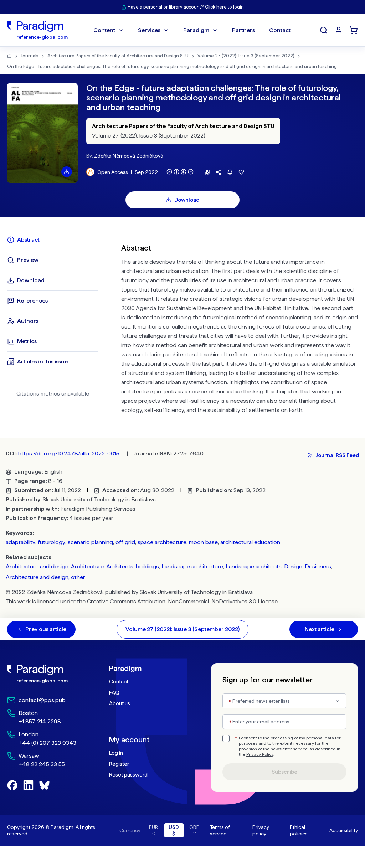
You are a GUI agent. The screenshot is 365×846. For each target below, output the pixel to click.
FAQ (114, 693)
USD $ (174, 830)
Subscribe (284, 772)
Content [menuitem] (104, 30)
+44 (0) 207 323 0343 (47, 742)
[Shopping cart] (353, 30)
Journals (29, 55)
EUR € (153, 830)
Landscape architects (254, 566)
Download (187, 200)
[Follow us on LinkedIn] (28, 785)
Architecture (87, 566)
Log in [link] (116, 753)
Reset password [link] (128, 775)
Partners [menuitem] (243, 30)
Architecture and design (37, 566)
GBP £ (194, 830)
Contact (118, 682)
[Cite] (207, 172)
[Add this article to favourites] (241, 172)
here (221, 7)
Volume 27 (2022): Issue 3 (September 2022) (245, 55)
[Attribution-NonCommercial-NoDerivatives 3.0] (180, 171)
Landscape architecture (192, 566)
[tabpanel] (239, 327)
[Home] (9, 56)
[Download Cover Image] (66, 171)
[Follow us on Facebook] (12, 785)
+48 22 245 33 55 (42, 764)
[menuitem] (338, 30)
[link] (44, 674)
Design (293, 566)
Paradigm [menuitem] (196, 30)
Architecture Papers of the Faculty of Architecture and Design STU (118, 55)
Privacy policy (260, 830)
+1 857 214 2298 (40, 721)
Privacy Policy (259, 754)
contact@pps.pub (42, 700)
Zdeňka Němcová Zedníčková (128, 156)
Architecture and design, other (45, 577)
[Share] (218, 172)
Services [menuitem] (149, 30)
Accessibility (343, 830)
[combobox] (284, 700)
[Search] (323, 30)
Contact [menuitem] (280, 30)
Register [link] (119, 764)
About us (119, 703)
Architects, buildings (132, 566)
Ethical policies (299, 830)
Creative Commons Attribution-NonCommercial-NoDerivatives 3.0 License (182, 601)
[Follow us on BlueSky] (44, 785)
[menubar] (192, 30)
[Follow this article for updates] (230, 172)
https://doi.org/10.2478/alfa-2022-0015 (68, 453)
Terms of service (220, 830)
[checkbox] (226, 738)
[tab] (52, 240)
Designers (318, 566)
